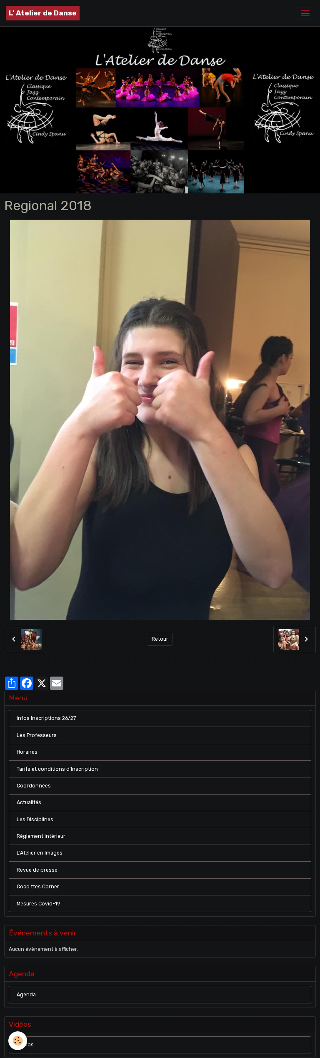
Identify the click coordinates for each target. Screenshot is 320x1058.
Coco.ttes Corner (38, 887)
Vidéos (25, 1045)
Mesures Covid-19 (38, 904)
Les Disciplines (35, 819)
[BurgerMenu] (305, 13)
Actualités (29, 802)
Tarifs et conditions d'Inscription (57, 769)
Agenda (26, 995)
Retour (160, 639)
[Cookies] (17, 1040)
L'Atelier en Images (39, 853)
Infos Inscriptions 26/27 (46, 718)
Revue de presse (37, 870)
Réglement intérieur (41, 836)
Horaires (27, 752)
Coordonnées (34, 786)
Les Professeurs (37, 735)
